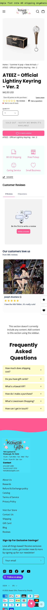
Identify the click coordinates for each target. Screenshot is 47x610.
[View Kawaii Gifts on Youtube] (29, 571)
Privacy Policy (9, 501)
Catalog (6, 492)
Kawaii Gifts (13, 590)
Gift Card (7, 523)
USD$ (5, 586)
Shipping (7, 518)
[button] (37, 11)
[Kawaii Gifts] (23, 11)
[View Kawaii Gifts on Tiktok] (11, 571)
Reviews (6, 531)
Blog (5, 527)
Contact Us (8, 514)
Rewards (7, 484)
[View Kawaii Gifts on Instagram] (5, 571)
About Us (7, 479)
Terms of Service (11, 497)
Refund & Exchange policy (15, 488)
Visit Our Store (10, 510)
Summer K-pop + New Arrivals (23, 64)
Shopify (29, 590)
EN (13, 586)
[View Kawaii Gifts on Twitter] (23, 571)
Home (5, 64)
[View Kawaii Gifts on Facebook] (17, 571)
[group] (23, 3)
